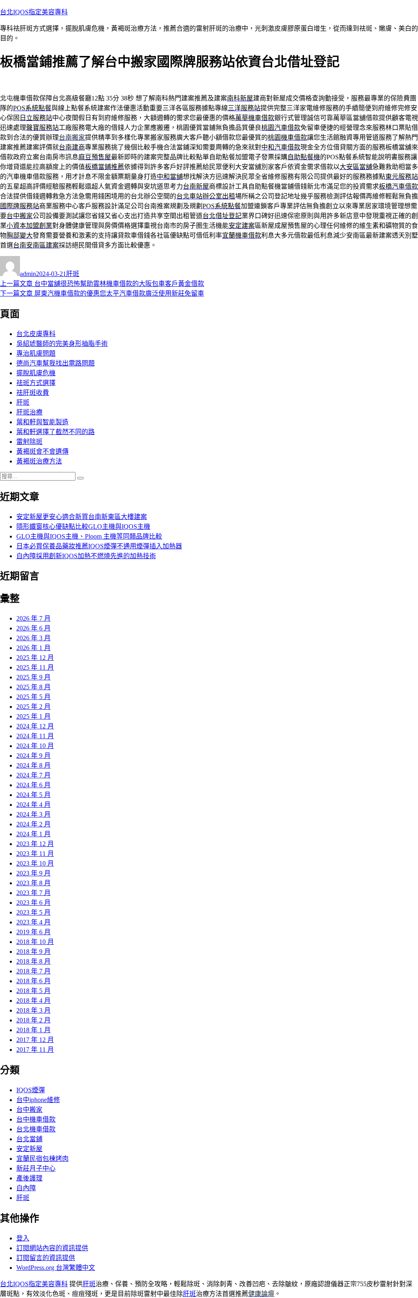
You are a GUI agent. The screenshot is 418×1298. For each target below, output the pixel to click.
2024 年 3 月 (33, 814)
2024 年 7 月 (33, 775)
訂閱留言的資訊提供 (45, 1257)
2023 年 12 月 (35, 843)
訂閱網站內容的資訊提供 (52, 1248)
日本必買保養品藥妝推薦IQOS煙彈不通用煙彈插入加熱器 (99, 546)
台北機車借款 (36, 1129)
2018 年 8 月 (33, 961)
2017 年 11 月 (35, 1049)
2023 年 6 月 (33, 902)
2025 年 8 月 (33, 687)
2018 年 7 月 (33, 971)
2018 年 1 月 (33, 1029)
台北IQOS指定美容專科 (34, 12)
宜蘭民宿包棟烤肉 (42, 1158)
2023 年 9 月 (33, 873)
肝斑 (72, 273)
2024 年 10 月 (35, 745)
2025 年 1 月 (33, 716)
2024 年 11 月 (35, 735)
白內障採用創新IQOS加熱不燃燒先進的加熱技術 (86, 555)
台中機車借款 (36, 1119)
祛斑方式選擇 (36, 382)
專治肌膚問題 (36, 353)
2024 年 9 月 (33, 755)
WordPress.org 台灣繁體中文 (55, 1267)
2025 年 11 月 (35, 667)
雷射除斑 (29, 441)
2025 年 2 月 (33, 706)
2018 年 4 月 (33, 1000)
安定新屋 (29, 1148)
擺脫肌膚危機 (36, 373)
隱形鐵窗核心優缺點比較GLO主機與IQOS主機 (83, 526)
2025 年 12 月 (35, 657)
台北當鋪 (29, 1138)
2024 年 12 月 (35, 726)
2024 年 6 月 (33, 784)
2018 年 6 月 (33, 980)
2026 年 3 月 (33, 638)
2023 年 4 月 (33, 922)
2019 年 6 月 (33, 931)
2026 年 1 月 (33, 647)
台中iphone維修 (38, 1099)
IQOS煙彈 (30, 1089)
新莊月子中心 (36, 1168)
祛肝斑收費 (32, 392)
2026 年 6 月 (33, 628)
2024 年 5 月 (33, 794)
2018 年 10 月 (35, 941)
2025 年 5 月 (33, 696)
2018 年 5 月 (33, 990)
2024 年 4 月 (33, 804)
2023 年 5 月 (33, 912)
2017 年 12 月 (35, 1039)
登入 (22, 1238)
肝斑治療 (29, 412)
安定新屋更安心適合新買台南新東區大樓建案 (81, 516)
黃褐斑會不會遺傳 (42, 451)
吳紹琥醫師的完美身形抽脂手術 (62, 343)
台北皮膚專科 (36, 333)
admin (28, 273)
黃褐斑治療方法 (39, 461)
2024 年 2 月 (33, 824)
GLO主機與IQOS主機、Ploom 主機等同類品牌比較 (89, 536)
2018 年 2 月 (33, 1020)
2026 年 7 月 (33, 618)
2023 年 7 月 (33, 892)
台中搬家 (29, 1109)
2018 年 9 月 (33, 951)
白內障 (26, 1187)
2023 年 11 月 (35, 853)
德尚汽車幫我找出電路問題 (55, 363)
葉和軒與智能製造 (42, 422)
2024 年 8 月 (33, 765)
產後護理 (29, 1178)
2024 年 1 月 (33, 833)
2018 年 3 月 (33, 1010)
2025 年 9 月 (33, 677)
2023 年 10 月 (35, 863)
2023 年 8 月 (33, 882)
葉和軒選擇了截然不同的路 (55, 431)
